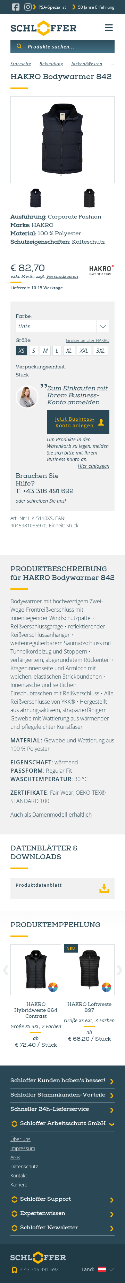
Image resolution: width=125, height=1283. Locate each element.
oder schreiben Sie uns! (41, 500)
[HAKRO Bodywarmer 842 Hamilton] (62, 140)
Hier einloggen (93, 466)
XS (21, 350)
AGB (15, 1157)
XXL (84, 350)
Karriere (18, 1184)
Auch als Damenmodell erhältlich (51, 814)
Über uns (20, 1139)
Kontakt (18, 1175)
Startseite (20, 64)
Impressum (22, 1148)
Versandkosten (62, 277)
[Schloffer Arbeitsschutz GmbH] (43, 28)
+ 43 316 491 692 (39, 1269)
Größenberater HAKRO (87, 340)
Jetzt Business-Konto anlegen (74, 422)
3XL (100, 350)
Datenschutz (24, 1166)
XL (69, 350)
